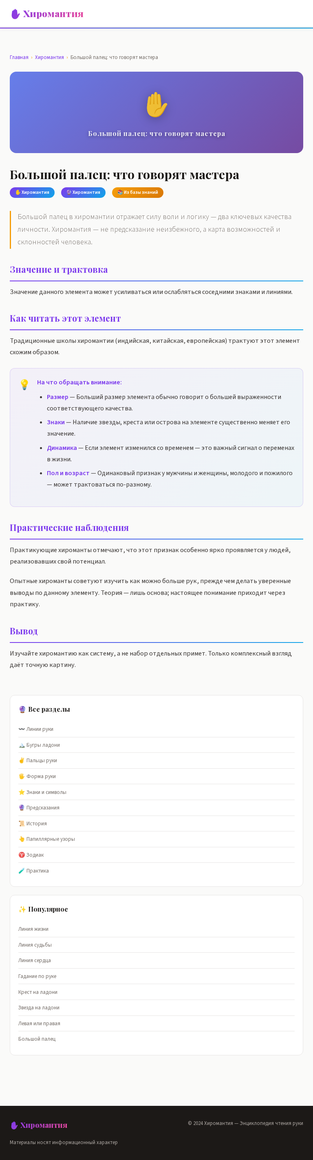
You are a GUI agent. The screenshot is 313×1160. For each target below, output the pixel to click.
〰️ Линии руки (35, 729)
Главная (19, 57)
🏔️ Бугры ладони (39, 745)
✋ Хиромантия (47, 13)
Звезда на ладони (39, 1007)
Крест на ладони (37, 992)
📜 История (32, 823)
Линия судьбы (35, 945)
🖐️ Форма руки (37, 776)
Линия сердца (34, 960)
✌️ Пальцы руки (37, 760)
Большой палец (36, 1039)
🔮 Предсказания (39, 807)
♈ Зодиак (31, 855)
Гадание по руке (37, 976)
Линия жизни (33, 929)
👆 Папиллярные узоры (46, 839)
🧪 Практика (33, 871)
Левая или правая (39, 1023)
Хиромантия (49, 57)
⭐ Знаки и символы (42, 792)
